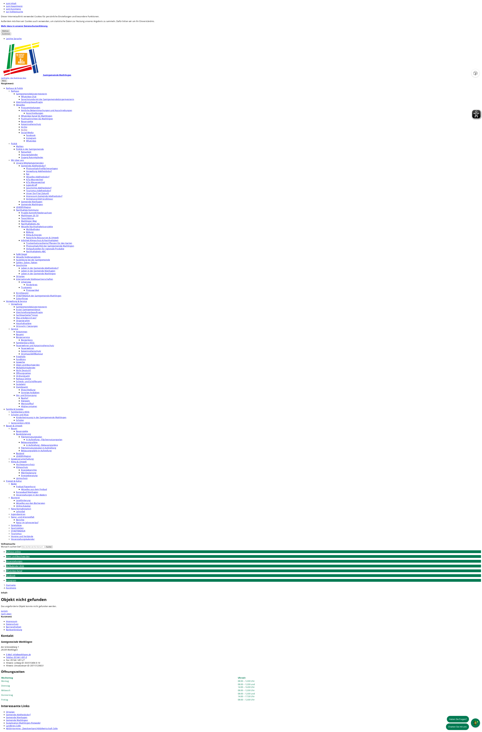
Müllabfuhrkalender (26, 367)
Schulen (20, 420)
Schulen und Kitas (20, 414)
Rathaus (15, 91)
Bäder (14, 483)
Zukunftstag (22, 298)
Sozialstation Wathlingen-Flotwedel (23, 723)
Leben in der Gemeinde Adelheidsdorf (39, 268)
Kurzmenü (11, 588)
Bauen (14, 428)
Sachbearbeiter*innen (27, 315)
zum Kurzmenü (13, 9)
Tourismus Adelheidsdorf (38, 190)
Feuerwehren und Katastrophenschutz (35, 345)
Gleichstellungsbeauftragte (29, 102)
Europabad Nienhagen (27, 492)
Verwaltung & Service (16, 301)
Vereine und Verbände (22, 536)
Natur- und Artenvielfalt (22, 517)
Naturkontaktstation (21, 508)
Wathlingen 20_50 (29, 215)
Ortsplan (20, 276)
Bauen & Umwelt (14, 425)
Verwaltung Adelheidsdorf (39, 171)
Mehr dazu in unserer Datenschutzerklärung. (24, 26)
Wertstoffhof (27, 403)
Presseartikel (32, 290)
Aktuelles (20, 104)
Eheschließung (28, 389)
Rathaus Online (23, 378)
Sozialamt (21, 384)
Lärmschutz (21, 478)
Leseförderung (23, 500)
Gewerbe (20, 362)
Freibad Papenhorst (26, 486)
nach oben (6, 613)
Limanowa (26, 282)
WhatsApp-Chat (28, 96)
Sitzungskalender (29, 154)
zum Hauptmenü (14, 6)
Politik (14, 143)
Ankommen (21, 331)
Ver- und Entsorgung (26, 395)
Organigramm (23, 320)
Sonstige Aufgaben (30, 392)
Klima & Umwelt (19, 461)
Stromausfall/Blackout (32, 353)
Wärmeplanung (28, 472)
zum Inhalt (11, 3)
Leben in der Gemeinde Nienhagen (38, 270)
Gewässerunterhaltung (22, 459)
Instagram (31, 138)
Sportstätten (17, 528)
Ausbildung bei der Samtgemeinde (33, 259)
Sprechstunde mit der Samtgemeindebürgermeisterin (47, 99)
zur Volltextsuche (14, 11)
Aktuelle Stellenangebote (28, 257)
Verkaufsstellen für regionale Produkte (45, 248)
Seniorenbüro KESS (20, 423)
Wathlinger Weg (29, 221)
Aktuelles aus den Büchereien (30, 503)
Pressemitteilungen (30, 107)
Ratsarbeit (26, 151)
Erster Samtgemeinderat (28, 309)
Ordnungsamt (23, 376)
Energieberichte (29, 470)
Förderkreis (32, 284)
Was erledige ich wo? (26, 317)
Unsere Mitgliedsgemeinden (30, 163)
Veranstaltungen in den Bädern (31, 494)
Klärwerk (25, 400)
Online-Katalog (23, 506)
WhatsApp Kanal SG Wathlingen (36, 116)
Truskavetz (26, 287)
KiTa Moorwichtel (34, 179)
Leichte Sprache (14, 38)
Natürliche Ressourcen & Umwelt (42, 237)
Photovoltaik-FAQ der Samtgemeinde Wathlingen (50, 246)
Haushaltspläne (23, 323)
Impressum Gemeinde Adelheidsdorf (44, 196)
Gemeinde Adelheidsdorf (33, 165)
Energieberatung (29, 475)
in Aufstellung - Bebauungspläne (42, 445)
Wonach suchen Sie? (11, 546)
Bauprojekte (27, 121)
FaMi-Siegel (21, 254)
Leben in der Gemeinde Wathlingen (38, 273)
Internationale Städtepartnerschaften (34, 279)
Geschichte (21, 265)
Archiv (24, 127)
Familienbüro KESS (25, 342)
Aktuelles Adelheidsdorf (37, 176)
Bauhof (24, 398)
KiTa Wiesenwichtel (35, 182)
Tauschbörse (27, 218)
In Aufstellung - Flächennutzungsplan (44, 439)
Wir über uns (17, 160)
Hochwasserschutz (25, 464)
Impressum (11, 621)
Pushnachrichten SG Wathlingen (37, 118)
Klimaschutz (22, 467)
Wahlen (19, 146)
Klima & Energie (34, 234)
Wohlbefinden (33, 229)
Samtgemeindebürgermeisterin (31, 93)
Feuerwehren (27, 348)
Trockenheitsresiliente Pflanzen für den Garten (49, 243)
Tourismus (16, 533)
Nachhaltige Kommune (27, 210)
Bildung (30, 232)
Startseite (11, 585)
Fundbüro (21, 359)
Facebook (31, 135)
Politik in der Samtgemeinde (30, 149)
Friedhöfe (20, 356)
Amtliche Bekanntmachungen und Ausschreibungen (46, 110)
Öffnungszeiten (23, 373)
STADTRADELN (18, 530)
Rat (27, 174)
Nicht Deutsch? (23, 370)
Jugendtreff (31, 185)
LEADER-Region (23, 207)
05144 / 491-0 (16, 657)
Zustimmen (6, 34)
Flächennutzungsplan (31, 436)
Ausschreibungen (34, 113)
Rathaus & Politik (14, 88)
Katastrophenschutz (31, 124)
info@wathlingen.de (18, 654)
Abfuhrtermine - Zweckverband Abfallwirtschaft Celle (32, 728)
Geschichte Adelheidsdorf (38, 187)
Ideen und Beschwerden (28, 364)
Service (14, 329)
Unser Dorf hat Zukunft (37, 193)
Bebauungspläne (29, 442)
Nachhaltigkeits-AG (30, 223)
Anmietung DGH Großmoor (39, 199)
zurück (4, 611)
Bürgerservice (23, 337)
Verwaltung (16, 304)
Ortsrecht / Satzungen (27, 326)
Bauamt (20, 334)
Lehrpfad (20, 511)
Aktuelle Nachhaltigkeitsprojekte (37, 226)
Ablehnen (5, 31)
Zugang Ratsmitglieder (32, 157)
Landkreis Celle (13, 725)
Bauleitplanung (23, 434)
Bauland (20, 453)
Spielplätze (16, 525)
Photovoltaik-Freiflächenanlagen (42, 168)
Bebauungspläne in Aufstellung (36, 450)
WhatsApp (31, 140)
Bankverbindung (14, 629)
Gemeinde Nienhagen (31, 201)
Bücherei (15, 497)
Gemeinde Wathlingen (32, 204)
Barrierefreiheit (13, 627)
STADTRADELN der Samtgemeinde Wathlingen (38, 295)
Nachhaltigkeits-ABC (36, 251)
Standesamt (22, 387)
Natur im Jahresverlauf (27, 522)
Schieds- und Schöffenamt (29, 381)
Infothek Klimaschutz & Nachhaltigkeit (39, 240)
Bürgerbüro (27, 340)
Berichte (20, 519)
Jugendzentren (18, 514)
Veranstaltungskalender (23, 539)
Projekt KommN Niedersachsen (36, 212)
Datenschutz (12, 624)
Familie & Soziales (14, 409)
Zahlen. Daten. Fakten (26, 262)
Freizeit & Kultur (14, 481)
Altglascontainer (29, 406)
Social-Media (27, 132)
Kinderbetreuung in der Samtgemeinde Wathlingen (41, 417)
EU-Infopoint (22, 293)
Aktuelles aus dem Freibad (34, 489)
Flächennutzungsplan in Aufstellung (38, 447)
